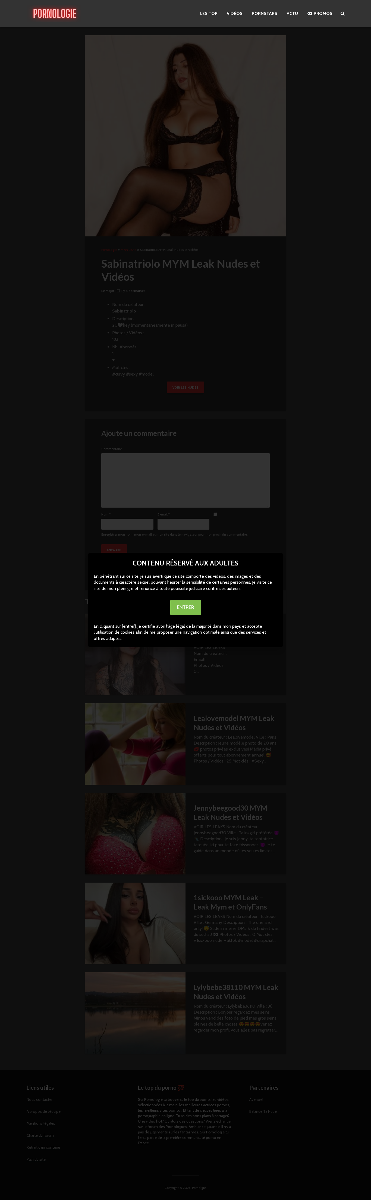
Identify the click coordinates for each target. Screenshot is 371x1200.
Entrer (185, 607)
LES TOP (209, 13)
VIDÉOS (235, 13)
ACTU (292, 13)
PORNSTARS (264, 13)
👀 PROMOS (319, 13)
